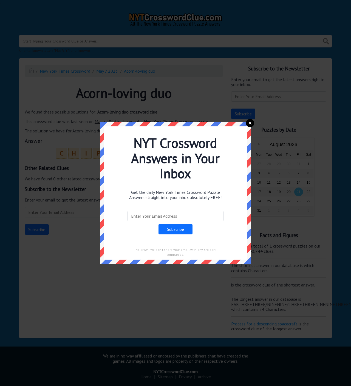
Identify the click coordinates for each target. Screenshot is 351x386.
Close (250, 123)
